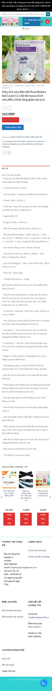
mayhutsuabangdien (9, 144)
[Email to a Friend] (9, 152)
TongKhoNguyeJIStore (38, 617)
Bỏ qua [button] (32, 9)
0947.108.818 (34, 627)
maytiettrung (38, 144)
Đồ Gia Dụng (8, 664)
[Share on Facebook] (4, 152)
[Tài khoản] (47, 21)
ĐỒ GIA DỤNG (24, 137)
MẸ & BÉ (40, 86)
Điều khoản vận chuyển (12, 616)
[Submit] (48, 14)
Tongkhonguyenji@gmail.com (23, 567)
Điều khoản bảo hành (11, 610)
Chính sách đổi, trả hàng (38, 556)
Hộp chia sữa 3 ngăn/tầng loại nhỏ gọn (43, 493)
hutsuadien (21, 141)
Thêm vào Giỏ (13, 127)
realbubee (6, 147)
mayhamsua (30, 141)
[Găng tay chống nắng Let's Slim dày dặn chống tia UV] (26, 479)
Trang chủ (7, 86)
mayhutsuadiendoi (25, 144)
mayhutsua (40, 141)
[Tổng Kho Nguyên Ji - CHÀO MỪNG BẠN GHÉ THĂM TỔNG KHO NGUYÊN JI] (10, 21)
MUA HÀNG (11, 120)
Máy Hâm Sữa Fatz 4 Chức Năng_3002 (9, 493)
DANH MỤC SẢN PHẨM (25, 86)
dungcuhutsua (11, 141)
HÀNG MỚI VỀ (36, 137)
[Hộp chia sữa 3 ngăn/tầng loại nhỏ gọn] (43, 479)
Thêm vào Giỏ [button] (26, 519)
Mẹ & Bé (6, 658)
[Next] (50, 502)
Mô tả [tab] (5, 168)
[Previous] (2, 502)
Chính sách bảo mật (37, 550)
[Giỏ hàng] (41, 21)
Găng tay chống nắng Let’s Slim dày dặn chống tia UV (26, 495)
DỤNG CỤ (6, 88)
